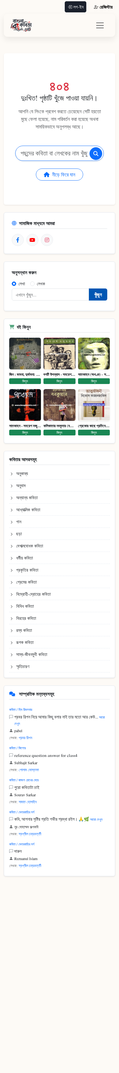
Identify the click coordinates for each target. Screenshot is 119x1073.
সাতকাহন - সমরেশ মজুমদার (25, 425)
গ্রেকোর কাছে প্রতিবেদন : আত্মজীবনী (94, 425)
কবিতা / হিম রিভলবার (20, 709)
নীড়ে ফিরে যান (63, 174)
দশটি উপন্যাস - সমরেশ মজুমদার (59, 374)
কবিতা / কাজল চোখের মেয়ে (24, 780)
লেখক (41, 284)
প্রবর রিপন (25, 737)
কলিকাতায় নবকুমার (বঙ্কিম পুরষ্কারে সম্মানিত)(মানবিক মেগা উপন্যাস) (59, 425)
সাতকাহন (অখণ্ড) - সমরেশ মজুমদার (94, 374)
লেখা (21, 284)
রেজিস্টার (106, 6)
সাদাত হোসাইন (27, 801)
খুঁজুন (98, 294)
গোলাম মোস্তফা (29, 769)
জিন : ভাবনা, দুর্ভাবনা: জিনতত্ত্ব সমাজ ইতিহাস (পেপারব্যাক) (25, 374)
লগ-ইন (78, 7)
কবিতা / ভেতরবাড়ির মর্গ (21, 812)
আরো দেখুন (96, 819)
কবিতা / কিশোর (17, 747)
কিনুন (25, 381)
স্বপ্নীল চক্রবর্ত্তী (30, 833)
